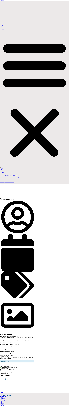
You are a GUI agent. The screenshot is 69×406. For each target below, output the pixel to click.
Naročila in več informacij (2, 398)
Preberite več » (1, 383)
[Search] (5, 379)
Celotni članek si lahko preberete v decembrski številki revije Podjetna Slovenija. (8, 359)
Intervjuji (3, 172)
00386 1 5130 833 (2, 397)
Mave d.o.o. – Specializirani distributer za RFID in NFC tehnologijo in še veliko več (8, 377)
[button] (34, 99)
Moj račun (2, 25)
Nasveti (3, 170)
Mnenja (3, 28)
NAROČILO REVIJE (11, 361)
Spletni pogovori (2, 399)
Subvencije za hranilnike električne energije (9, 175)
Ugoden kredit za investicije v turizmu (8, 179)
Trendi (3, 27)
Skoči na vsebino (2, 0)
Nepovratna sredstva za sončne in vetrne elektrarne (11, 177)
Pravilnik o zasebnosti (2, 403)
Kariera (3, 29)
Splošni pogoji (1, 404)
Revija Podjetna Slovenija (2, 400)
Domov (2, 168)
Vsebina (2, 26)
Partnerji (1, 402)
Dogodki (1, 401)
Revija (2, 169)
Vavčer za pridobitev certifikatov (7, 182)
